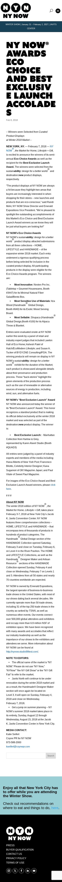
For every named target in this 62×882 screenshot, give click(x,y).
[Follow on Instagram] (8, 870)
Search (50, 755)
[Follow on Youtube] (34, 870)
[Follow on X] (15, 870)
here (54, 808)
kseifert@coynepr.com (18, 746)
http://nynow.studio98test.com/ (22, 651)
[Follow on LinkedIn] (27, 870)
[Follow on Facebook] (21, 870)
